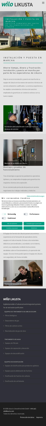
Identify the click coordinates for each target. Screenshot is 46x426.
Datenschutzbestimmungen (35, 196)
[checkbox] (4, 214)
